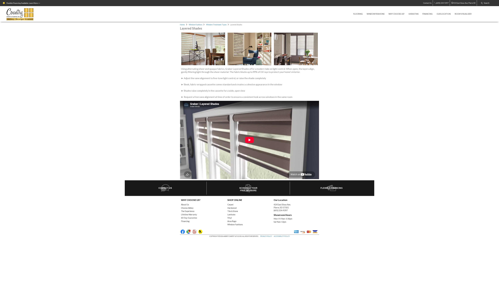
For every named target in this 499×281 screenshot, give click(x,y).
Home (182, 25)
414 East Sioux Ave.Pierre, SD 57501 (282, 206)
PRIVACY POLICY (266, 236)
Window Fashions (195, 25)
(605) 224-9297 (281, 210)
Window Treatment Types (216, 25)
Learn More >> (34, 3)
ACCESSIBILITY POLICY (282, 236)
